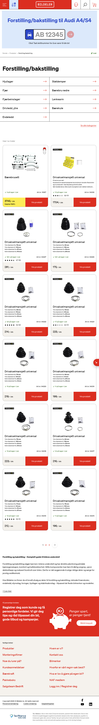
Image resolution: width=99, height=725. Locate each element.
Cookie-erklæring (29, 704)
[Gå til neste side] (54, 545)
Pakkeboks (9, 680)
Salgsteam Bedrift (13, 686)
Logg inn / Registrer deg (63, 686)
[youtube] (82, 704)
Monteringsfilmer (12, 654)
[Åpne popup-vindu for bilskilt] (13, 4)
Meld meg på (86, 623)
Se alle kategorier (88, 125)
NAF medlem (57, 680)
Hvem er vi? (56, 648)
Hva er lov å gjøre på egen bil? (67, 673)
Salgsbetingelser (48, 704)
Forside (5, 53)
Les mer (8, 591)
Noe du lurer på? (12, 661)
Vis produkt (36, 202)
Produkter (13, 53)
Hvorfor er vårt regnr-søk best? (67, 667)
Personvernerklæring (10, 704)
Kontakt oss (56, 654)
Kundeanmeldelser (13, 667)
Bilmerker (55, 661)
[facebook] (82, 700)
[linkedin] (90, 704)
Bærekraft (8, 673)
